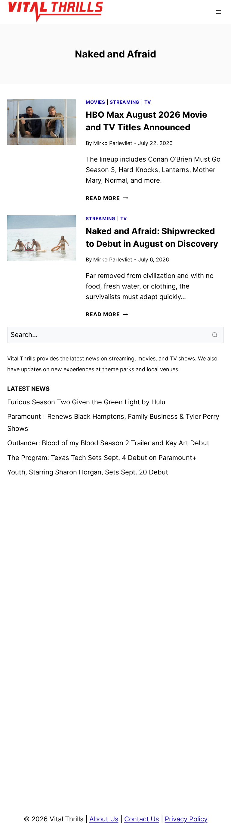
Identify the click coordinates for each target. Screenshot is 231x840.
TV (148, 102)
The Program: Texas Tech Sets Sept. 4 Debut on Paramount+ (102, 458)
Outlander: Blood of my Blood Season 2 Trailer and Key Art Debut (108, 443)
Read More (107, 198)
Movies (95, 102)
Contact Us (141, 819)
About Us (104, 819)
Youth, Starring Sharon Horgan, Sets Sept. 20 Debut (87, 472)
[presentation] (41, 122)
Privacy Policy (186, 819)
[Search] (215, 335)
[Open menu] (218, 12)
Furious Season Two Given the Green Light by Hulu (86, 402)
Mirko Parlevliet (112, 143)
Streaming (125, 102)
